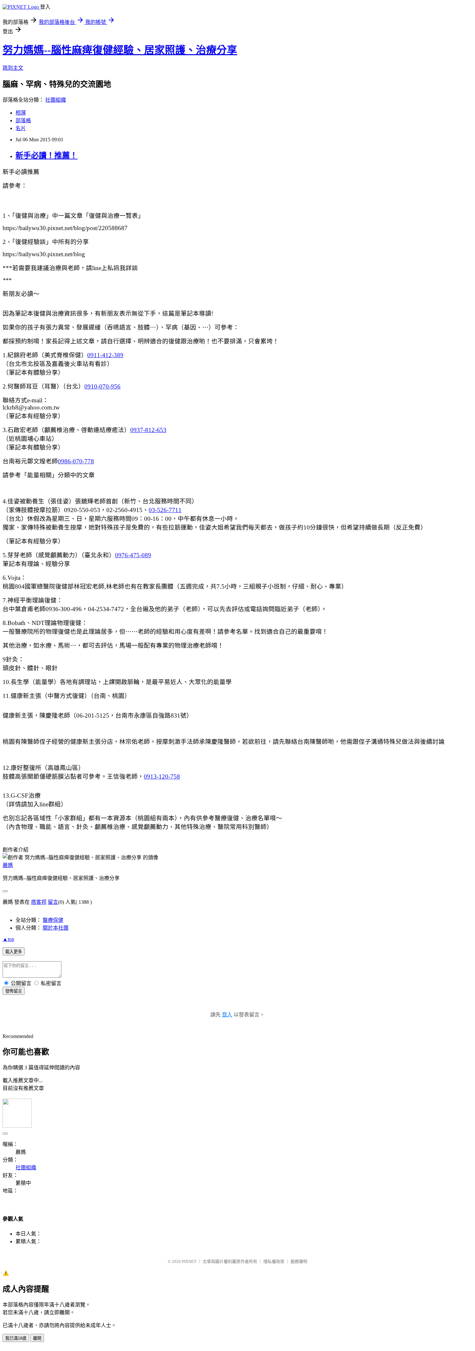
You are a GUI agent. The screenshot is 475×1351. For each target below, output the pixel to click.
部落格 (23, 120)
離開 (37, 1338)
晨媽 (8, 865)
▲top (8, 939)
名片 (21, 128)
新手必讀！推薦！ (47, 155)
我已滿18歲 (15, 1338)
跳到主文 (13, 68)
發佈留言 (13, 991)
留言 (53, 902)
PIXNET (189, 1261)
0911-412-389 (105, 355)
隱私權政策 (273, 1261)
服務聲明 (298, 1261)
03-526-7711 (165, 510)
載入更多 (13, 951)
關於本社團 (56, 928)
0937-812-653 (148, 430)
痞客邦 (39, 902)
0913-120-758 (162, 776)
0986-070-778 (76, 461)
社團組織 (55, 100)
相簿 (21, 113)
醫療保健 (53, 920)
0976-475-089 (133, 555)
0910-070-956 (102, 386)
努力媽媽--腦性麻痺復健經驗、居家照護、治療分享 (120, 50)
